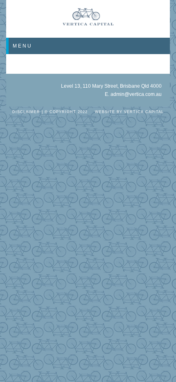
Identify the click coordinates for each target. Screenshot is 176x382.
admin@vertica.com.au (136, 94)
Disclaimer (26, 112)
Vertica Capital (144, 112)
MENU (22, 46)
